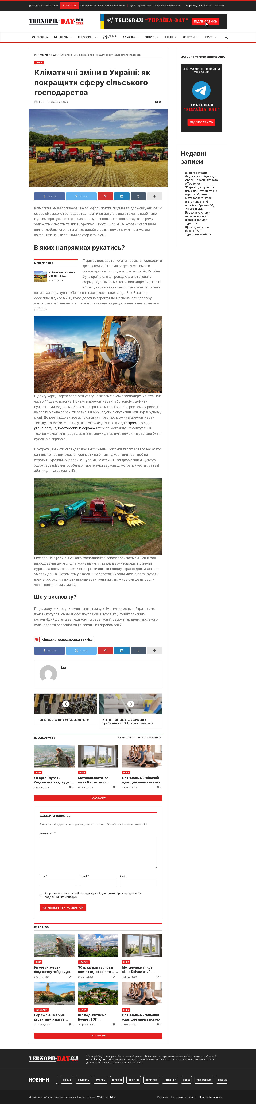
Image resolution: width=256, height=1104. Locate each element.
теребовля (189, 1080)
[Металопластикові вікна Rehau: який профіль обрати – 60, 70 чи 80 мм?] (98, 756)
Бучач (83, 1010)
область (68, 1080)
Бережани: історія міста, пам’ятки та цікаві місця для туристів (49, 1017)
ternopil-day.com (96, 1059)
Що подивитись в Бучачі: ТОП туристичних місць (93, 1017)
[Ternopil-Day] (57, 21)
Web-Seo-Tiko (106, 1096)
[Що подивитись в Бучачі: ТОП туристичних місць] (98, 993)
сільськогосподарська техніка (67, 639)
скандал (209, 1080)
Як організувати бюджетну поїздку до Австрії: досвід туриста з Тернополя (53, 780)
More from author (149, 737)
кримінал (155, 1080)
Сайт (123, 876)
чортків (119, 1080)
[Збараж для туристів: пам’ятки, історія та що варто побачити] (98, 945)
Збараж (83, 962)
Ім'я (43, 876)
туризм (86, 1080)
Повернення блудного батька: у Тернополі (147, 5)
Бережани (41, 1010)
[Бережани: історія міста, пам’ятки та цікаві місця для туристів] (54, 993)
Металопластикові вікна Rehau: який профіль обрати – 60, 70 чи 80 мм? (98, 780)
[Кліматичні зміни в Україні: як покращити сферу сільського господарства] (40, 276)
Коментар (48, 833)
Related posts (126, 737)
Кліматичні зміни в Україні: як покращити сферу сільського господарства (62, 274)
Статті (44, 55)
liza (63, 667)
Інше (53, 55)
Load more (98, 798)
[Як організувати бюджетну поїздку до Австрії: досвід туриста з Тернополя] (54, 756)
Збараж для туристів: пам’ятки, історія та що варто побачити (97, 969)
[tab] (126, 737)
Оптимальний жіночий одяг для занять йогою (141, 780)
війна (171, 1080)
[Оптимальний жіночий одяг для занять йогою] (142, 756)
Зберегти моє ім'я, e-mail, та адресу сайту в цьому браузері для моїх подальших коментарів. (92, 895)
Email (84, 876)
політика (137, 1080)
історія (102, 1080)
